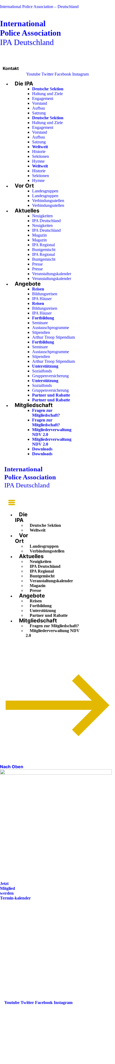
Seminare (40, 322)
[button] (9, 503)
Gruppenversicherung (50, 376)
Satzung (39, 113)
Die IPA (24, 83)
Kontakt (11, 68)
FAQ (8, 935)
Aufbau (38, 108)
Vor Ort (24, 185)
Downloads (42, 449)
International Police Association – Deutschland (39, 6)
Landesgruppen (45, 191)
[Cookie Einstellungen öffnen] (40, 1061)
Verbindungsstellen (48, 200)
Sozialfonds (42, 371)
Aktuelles (27, 210)
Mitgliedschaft (34, 405)
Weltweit (37, 530)
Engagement (42, 98)
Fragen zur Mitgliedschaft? (46, 412)
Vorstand (39, 103)
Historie (38, 151)
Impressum (14, 942)
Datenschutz (15, 950)
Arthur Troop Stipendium (53, 337)
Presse (37, 264)
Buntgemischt (43, 249)
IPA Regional (43, 244)
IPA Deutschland (30, 33)
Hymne (38, 161)
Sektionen (40, 156)
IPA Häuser (42, 298)
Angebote (28, 284)
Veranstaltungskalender (51, 273)
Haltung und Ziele (47, 93)
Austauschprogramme (50, 327)
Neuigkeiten (42, 216)
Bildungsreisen (44, 294)
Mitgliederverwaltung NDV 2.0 (53, 633)
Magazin (39, 235)
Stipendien (41, 332)
